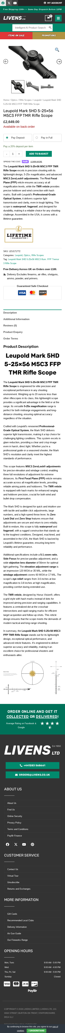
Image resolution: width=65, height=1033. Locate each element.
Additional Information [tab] (16, 319)
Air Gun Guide (14, 933)
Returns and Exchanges (18, 889)
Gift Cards (12, 914)
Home (6, 100)
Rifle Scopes (25, 100)
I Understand (36, 1030)
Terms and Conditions (17, 829)
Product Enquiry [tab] (12, 332)
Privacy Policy (14, 822)
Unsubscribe (13, 882)
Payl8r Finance (14, 835)
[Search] (50, 27)
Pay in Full (46, 137)
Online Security (14, 816)
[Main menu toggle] (58, 18)
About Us (11, 803)
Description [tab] (10, 312)
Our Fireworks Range (17, 940)
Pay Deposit (17, 137)
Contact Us (12, 869)
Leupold (37, 100)
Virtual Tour (12, 876)
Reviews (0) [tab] (10, 325)
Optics (14, 100)
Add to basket (38, 153)
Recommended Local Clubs (20, 920)
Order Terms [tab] (10, 338)
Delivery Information (17, 927)
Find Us (11, 809)
